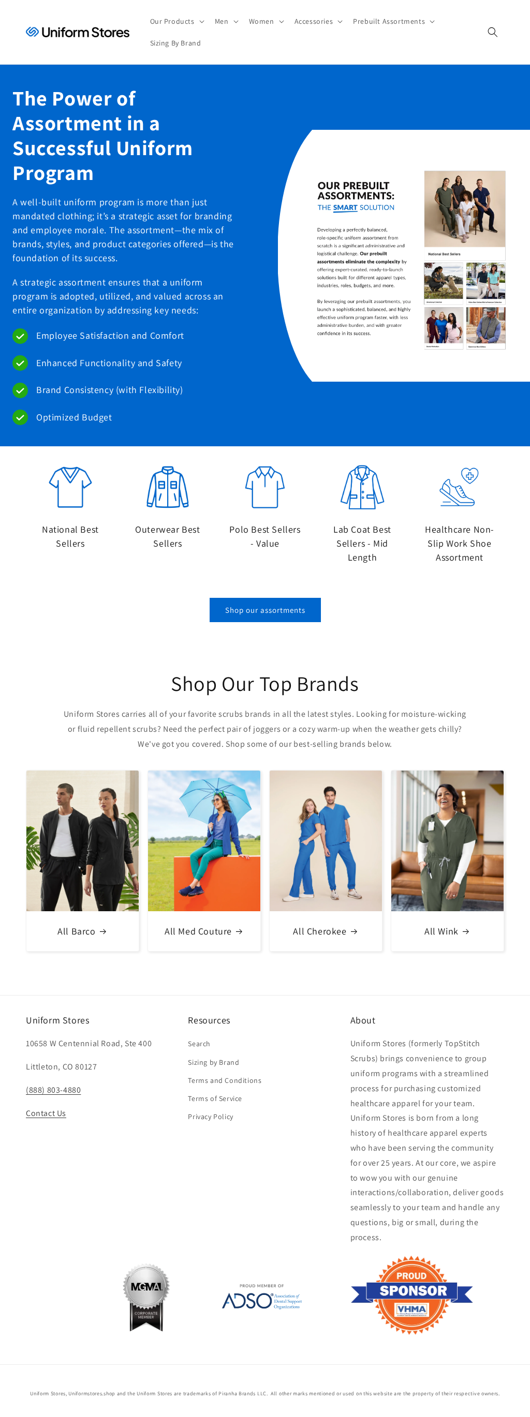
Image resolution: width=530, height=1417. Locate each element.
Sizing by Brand (213, 1062)
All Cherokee (319, 931)
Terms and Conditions (224, 1080)
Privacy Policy (210, 1116)
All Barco (76, 931)
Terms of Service (215, 1098)
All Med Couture (198, 931)
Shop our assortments (265, 610)
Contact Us (46, 1113)
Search (199, 1043)
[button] (176, 21)
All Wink (441, 931)
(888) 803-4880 (53, 1089)
